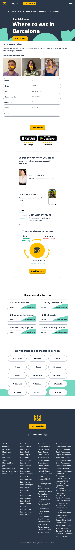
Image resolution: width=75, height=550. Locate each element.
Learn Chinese (25, 447)
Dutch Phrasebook (63, 452)
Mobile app (6, 452)
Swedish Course (44, 522)
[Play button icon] (12, 67)
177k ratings (28, 145)
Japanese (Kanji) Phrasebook (62, 482)
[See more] (70, 3)
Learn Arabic (24, 444)
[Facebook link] (29, 434)
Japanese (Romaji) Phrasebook (62, 487)
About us (5, 444)
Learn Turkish (25, 509)
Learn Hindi (24, 468)
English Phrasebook (63, 455)
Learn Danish (25, 449)
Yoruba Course (43, 532)
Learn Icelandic (25, 471)
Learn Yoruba (25, 515)
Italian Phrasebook (63, 478)
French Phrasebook (63, 457)
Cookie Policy (49, 543)
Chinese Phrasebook (63, 447)
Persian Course (43, 494)
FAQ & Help (6, 449)
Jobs (4, 466)
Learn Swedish (25, 504)
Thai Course (42, 524)
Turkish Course (44, 527)
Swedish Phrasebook (63, 525)
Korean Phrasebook (63, 490)
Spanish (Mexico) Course (44, 512)
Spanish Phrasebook (63, 520)
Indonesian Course (45, 474)
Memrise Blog (7, 463)
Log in (15, 3)
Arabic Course (43, 444)
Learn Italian (24, 476)
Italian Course (43, 476)
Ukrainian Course (44, 530)
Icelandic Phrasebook (64, 471)
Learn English (25, 455)
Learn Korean (25, 482)
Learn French (25, 457)
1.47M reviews (47, 145)
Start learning (37, 271)
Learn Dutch (24, 452)
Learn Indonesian (26, 474)
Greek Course (43, 463)
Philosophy (6, 457)
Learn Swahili (25, 501)
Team (4, 460)
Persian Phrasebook (63, 498)
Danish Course (43, 449)
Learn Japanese (26, 479)
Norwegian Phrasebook (60, 494)
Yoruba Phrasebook (63, 536)
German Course (44, 460)
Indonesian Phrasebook (60, 475)
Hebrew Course (44, 466)
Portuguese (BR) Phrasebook (62, 504)
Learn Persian (25, 487)
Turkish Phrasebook (63, 531)
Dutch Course (43, 452)
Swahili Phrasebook (63, 523)
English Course (43, 455)
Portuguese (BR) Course (44, 500)
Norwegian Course (45, 491)
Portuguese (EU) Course (44, 505)
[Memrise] (4, 3)
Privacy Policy (37, 543)
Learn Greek (24, 463)
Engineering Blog (8, 468)
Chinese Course (44, 447)
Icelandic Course (44, 471)
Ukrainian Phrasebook (64, 534)
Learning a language (10, 471)
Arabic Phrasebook (63, 444)
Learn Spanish (10, 11)
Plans (4, 455)
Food (34, 11)
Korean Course (43, 489)
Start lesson (37, 127)
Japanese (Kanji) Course (44, 480)
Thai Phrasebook (62, 528)
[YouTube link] (40, 434)
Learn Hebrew (25, 466)
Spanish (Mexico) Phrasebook (62, 516)
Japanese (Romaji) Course (44, 485)
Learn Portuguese (27, 493)
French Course (43, 457)
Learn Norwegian (26, 485)
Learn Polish (24, 490)
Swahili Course (43, 519)
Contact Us (6, 447)
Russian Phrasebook (63, 513)
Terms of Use (26, 543)
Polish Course (43, 497)
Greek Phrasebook (63, 463)
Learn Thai (24, 506)
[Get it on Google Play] (47, 138)
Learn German (25, 460)
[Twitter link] (35, 434)
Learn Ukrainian (26, 512)
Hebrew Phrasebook (63, 466)
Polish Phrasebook (63, 501)
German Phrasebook (63, 460)
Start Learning (30, 3)
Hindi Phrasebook (62, 468)
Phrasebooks (7, 474)
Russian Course (44, 509)
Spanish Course (24, 11)
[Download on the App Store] (28, 138)
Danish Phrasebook (63, 449)
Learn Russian (25, 496)
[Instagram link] (45, 434)
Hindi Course (43, 468)
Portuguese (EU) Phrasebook (62, 509)
